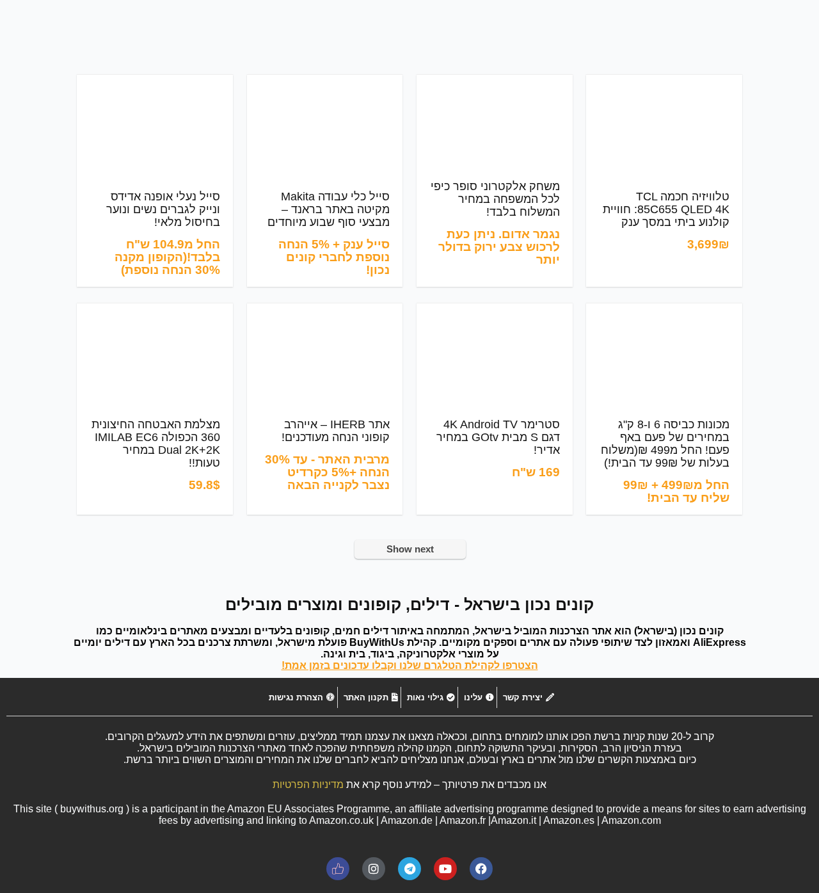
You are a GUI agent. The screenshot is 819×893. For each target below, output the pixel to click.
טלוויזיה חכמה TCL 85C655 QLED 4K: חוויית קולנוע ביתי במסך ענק (666, 209)
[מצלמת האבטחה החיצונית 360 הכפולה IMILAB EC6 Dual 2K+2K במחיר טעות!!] (155, 312)
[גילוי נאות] (429, 697)
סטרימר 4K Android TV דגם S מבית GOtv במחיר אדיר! (498, 437)
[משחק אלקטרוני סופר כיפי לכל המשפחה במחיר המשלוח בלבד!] (494, 83)
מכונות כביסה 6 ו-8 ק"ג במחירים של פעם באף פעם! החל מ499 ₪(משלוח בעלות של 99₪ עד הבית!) (665, 443)
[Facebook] (481, 868)
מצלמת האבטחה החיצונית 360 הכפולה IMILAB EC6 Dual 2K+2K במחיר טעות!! (155, 443)
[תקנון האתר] (369, 697)
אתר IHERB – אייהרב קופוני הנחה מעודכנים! (336, 431)
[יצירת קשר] (527, 697)
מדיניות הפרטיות (308, 784)
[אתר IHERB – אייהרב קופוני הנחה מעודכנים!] (325, 312)
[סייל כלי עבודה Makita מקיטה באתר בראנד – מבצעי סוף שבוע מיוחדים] (325, 83)
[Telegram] (409, 868)
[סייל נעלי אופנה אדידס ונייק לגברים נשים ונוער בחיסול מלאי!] (155, 83)
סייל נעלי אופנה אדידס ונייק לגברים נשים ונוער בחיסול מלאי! (163, 209)
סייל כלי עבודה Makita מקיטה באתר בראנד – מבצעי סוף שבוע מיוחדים (328, 209)
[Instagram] (373, 868)
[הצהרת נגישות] (300, 697)
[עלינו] (477, 697)
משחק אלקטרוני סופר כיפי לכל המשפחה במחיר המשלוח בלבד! (495, 199)
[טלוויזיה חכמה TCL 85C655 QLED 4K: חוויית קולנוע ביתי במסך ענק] (664, 83)
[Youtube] (445, 868)
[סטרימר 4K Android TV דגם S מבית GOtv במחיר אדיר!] (495, 312)
